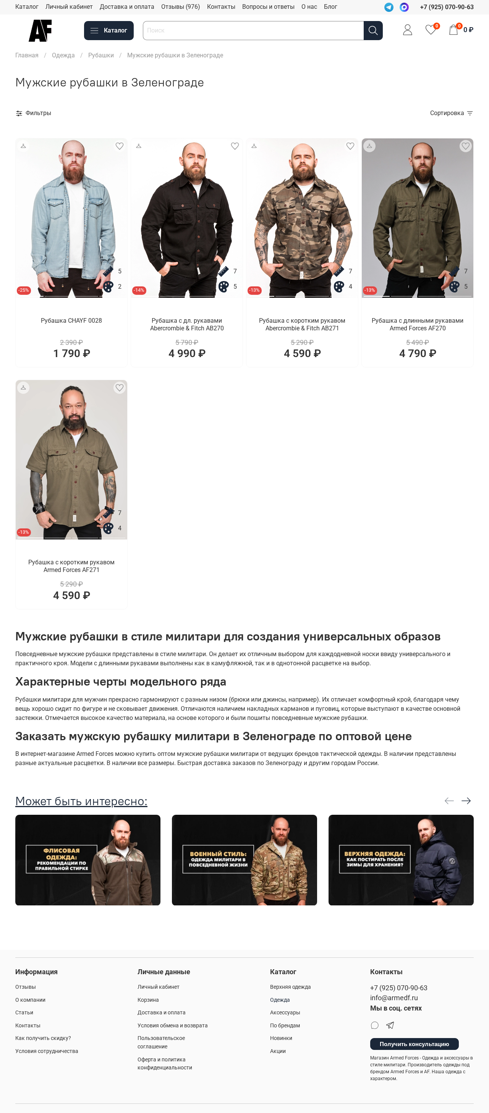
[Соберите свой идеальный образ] (23, 146)
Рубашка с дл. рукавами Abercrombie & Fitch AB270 (187, 324)
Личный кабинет (69, 6)
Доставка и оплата (127, 6)
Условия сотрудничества (46, 1051)
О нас (309, 6)
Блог (330, 6)
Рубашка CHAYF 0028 (71, 320)
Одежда (63, 55)
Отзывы (25, 987)
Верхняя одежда (290, 987)
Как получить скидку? (43, 1038)
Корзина (148, 1000)
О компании (30, 1000)
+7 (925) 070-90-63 (398, 988)
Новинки (281, 1038)
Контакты (221, 6)
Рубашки (101, 55)
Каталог (27, 6)
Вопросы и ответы (268, 6)
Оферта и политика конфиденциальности (165, 1063)
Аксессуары (285, 1012)
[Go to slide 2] (58, 293)
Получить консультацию (414, 1044)
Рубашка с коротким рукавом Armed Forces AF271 (71, 566)
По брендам (285, 1025)
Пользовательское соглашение (161, 1042)
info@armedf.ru (394, 998)
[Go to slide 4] (112, 293)
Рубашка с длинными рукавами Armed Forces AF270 (417, 324)
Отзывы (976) (180, 6)
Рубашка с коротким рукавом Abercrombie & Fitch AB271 (302, 324)
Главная (27, 55)
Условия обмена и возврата (173, 1025)
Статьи (24, 1012)
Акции (278, 1051)
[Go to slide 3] (85, 293)
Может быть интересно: (81, 801)
